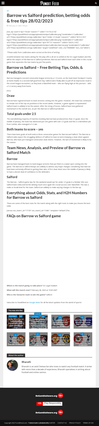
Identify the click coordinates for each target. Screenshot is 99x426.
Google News (34, 302)
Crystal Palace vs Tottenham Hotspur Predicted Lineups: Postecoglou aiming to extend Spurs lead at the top (38, 324)
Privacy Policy (75, 423)
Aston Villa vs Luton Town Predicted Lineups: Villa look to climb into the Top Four (16, 323)
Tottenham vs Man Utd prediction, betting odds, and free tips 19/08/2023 (16, 341)
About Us (33, 423)
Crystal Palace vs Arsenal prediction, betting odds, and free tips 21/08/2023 (61, 323)
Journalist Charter (47, 423)
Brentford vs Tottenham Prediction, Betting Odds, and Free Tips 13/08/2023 (83, 341)
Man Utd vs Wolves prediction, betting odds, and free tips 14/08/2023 (60, 341)
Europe (37, 314)
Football (12, 316)
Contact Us (62, 423)
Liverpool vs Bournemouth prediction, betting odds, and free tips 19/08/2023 (38, 341)
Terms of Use (88, 423)
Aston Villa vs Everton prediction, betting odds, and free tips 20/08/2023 (82, 323)
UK (8, 11)
